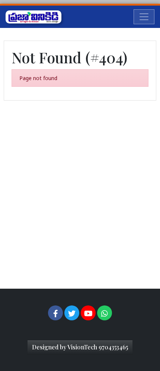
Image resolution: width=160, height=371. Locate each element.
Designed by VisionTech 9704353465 (80, 347)
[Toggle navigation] (144, 16)
